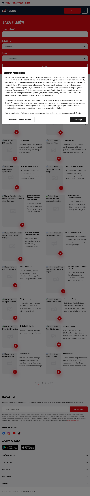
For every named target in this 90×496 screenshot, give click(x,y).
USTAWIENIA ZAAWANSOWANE (19, 119)
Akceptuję (78, 119)
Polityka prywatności (46, 95)
